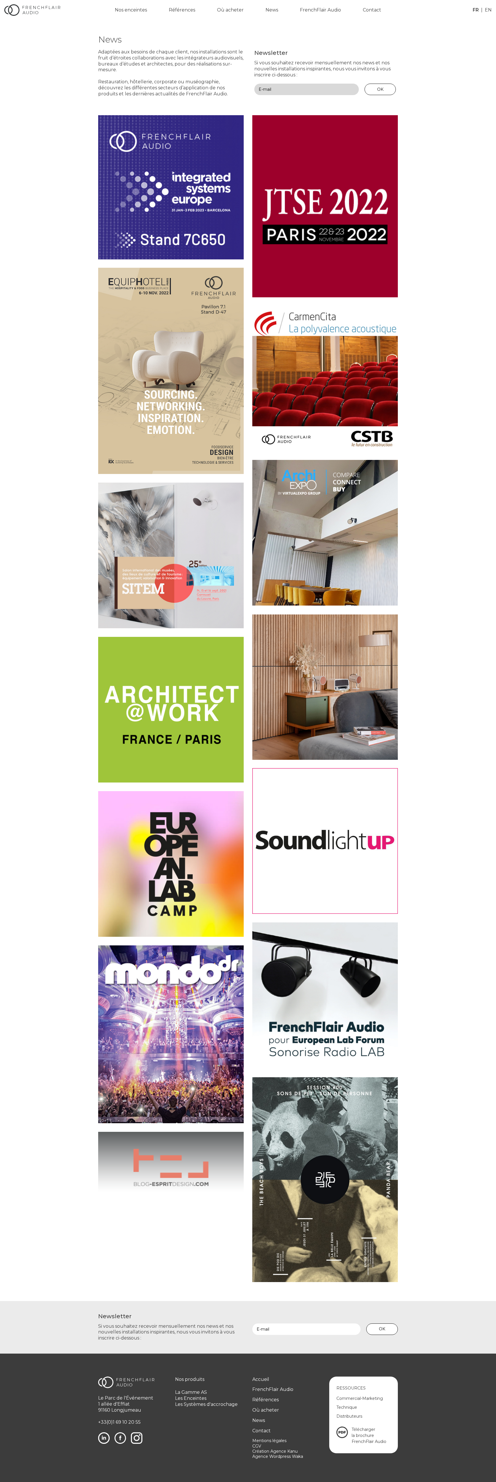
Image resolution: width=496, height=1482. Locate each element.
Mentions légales (269, 1440)
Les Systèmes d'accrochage (206, 1404)
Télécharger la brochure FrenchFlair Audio (369, 1435)
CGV (256, 1446)
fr (476, 10)
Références (182, 10)
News (272, 10)
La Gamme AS (191, 1392)
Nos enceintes (131, 10)
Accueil (260, 1379)
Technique (346, 1407)
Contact (372, 10)
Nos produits (189, 1379)
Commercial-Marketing (359, 1398)
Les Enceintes (190, 1398)
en (488, 10)
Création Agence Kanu (275, 1451)
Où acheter (230, 10)
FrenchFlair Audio (320, 10)
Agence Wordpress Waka (277, 1456)
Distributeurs (349, 1416)
